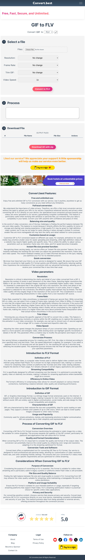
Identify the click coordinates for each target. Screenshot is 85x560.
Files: (20, 49)
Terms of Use (38, 539)
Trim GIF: (9, 72)
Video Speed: (9, 80)
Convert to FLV (42, 89)
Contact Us (12, 550)
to (42, 32)
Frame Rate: (10, 65)
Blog (13, 543)
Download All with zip (42, 147)
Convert (31, 32)
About (12, 539)
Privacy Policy (38, 543)
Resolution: (9, 58)
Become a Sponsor (12, 547)
